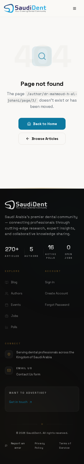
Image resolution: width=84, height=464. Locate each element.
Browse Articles (45, 138)
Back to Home (45, 124)
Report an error (18, 445)
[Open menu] (74, 8)
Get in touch (18, 402)
